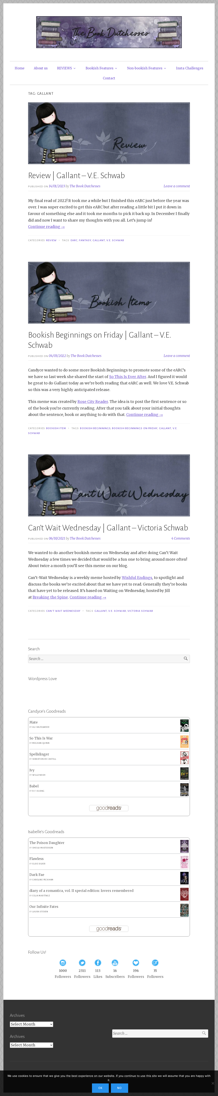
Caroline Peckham (42, 880)
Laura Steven (40, 912)
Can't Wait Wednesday (63, 610)
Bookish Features (99, 68)
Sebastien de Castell (44, 759)
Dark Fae (36, 875)
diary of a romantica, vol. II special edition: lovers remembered (81, 891)
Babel (34, 786)
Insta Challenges (189, 68)
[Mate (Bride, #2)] (184, 731)
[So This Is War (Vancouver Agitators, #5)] (184, 747)
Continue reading (46, 226)
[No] (213, 1083)
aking (44, 597)
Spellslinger (39, 754)
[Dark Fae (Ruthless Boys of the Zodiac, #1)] (184, 883)
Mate (33, 722)
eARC (74, 240)
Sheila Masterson (42, 848)
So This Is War (41, 738)
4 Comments (180, 538)
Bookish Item (56, 428)
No (119, 1088)
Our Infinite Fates (43, 907)
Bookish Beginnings (95, 428)
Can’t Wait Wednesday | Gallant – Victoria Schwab (108, 528)
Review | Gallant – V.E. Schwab (76, 175)
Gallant (99, 240)
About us (41, 68)
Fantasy (85, 240)
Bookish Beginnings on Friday (134, 428)
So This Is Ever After (127, 376)
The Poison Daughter (47, 843)
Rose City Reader (92, 401)
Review (51, 240)
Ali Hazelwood (40, 727)
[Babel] (184, 795)
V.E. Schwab (115, 240)
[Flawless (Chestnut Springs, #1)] (184, 867)
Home (19, 68)
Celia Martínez (41, 896)
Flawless (36, 859)
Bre (36, 597)
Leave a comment (177, 186)
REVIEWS (64, 68)
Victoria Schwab (140, 610)
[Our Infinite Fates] (184, 915)
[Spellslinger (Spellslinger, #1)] (184, 763)
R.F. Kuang (38, 791)
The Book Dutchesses (85, 186)
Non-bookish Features (144, 68)
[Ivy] (184, 779)
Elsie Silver (39, 864)
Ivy (31, 770)
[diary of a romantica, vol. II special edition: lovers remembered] (184, 899)
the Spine (59, 597)
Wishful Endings (137, 577)
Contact (109, 78)
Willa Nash (38, 775)
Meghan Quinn (41, 743)
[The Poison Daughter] (184, 852)
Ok (100, 1088)
